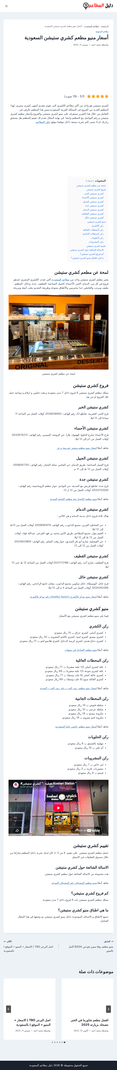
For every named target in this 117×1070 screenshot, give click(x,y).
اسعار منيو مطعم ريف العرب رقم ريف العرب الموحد (68, 688)
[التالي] (8, 1009)
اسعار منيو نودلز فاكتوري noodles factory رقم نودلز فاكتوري (63, 596)
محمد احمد (96, 44)
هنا (87, 396)
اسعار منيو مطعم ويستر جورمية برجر (77, 447)
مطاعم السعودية (91, 26)
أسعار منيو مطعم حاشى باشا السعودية (76, 726)
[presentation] (87, 995)
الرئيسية (104, 26)
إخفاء (89, 181)
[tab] (64, 1042)
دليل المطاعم (43, 122)
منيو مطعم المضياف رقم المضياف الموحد (74, 882)
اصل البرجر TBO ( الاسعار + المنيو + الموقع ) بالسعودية (28, 946)
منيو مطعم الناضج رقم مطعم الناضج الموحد (73, 499)
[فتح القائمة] (6, 6)
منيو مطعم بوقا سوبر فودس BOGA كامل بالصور (91, 946)
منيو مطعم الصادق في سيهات (81, 649)
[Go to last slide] (108, 1009)
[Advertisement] (58, 72)
